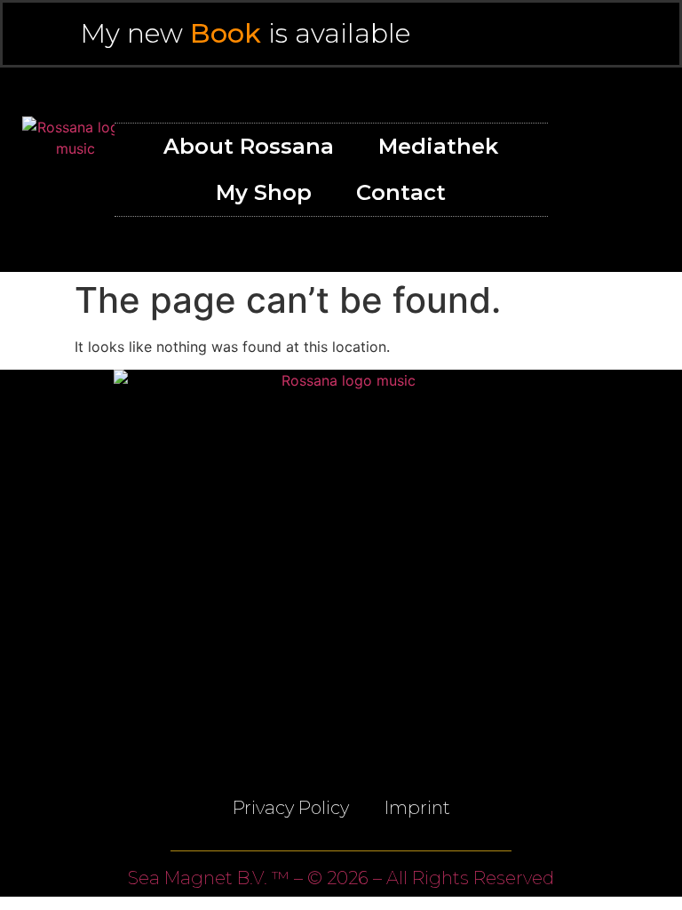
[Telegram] (341, 716)
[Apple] (644, 134)
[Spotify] (605, 134)
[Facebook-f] (605, 205)
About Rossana (248, 146)
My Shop (264, 192)
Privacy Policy (291, 807)
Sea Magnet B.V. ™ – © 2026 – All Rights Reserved (341, 878)
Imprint (417, 807)
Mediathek (438, 146)
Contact (401, 192)
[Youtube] (605, 170)
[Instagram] (644, 170)
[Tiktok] (644, 205)
